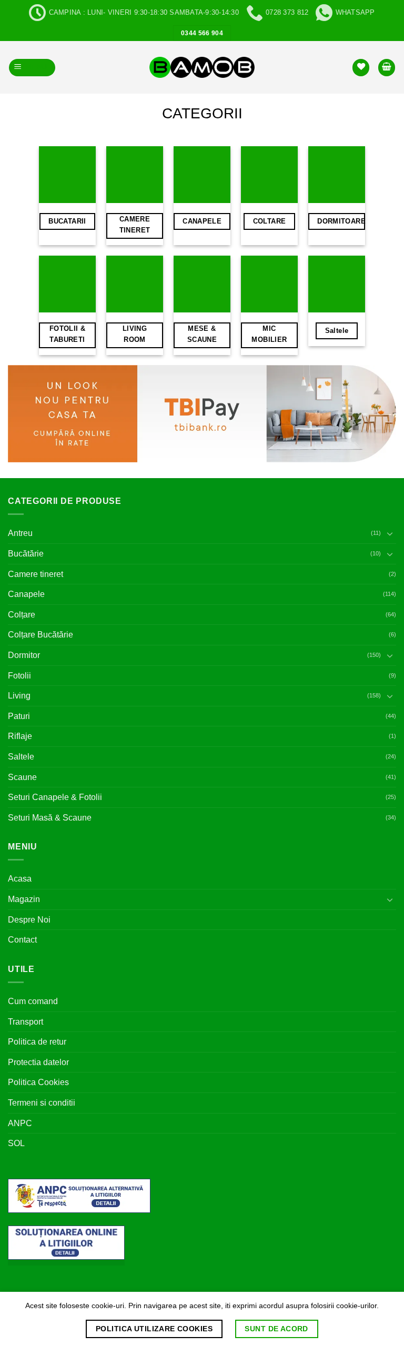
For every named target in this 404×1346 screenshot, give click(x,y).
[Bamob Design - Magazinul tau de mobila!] (202, 67)
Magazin (24, 899)
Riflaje (20, 736)
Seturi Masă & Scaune (50, 817)
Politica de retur (37, 1041)
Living (19, 695)
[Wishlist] (360, 67)
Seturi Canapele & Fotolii (55, 797)
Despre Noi (29, 919)
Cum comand (33, 1001)
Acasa (20, 878)
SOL (16, 1143)
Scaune (22, 777)
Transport (25, 1021)
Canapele (26, 594)
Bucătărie (26, 553)
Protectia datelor (38, 1062)
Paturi (19, 716)
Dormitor (24, 655)
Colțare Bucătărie (40, 634)
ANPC (20, 1123)
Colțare (21, 614)
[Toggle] (389, 533)
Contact (22, 939)
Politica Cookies (38, 1082)
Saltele (21, 756)
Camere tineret (35, 574)
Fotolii (19, 675)
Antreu (20, 533)
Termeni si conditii (41, 1102)
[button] (32, 67)
